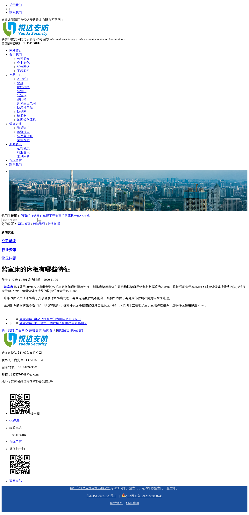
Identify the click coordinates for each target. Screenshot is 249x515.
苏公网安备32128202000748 (143, 496)
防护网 (21, 111)
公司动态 (23, 148)
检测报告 (23, 132)
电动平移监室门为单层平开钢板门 (50, 319)
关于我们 (15, 5)
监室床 (21, 95)
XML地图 (132, 503)
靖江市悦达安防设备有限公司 (90, 488)
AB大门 (22, 79)
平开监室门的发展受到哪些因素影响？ (53, 323)
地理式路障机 (26, 119)
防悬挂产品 (25, 107)
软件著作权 (25, 136)
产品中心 (15, 75)
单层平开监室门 (54, 215)
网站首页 (15, 50)
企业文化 (23, 62)
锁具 (20, 83)
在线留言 (15, 160)
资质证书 (23, 128)
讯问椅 (21, 99)
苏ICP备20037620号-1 (101, 496)
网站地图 (116, 503)
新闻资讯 (15, 144)
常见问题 (23, 156)
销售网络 (23, 66)
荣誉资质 (15, 123)
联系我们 (15, 12)
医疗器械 (23, 87)
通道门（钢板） (32, 215)
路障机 (69, 215)
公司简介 (23, 58)
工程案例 (23, 70)
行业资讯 (23, 152)
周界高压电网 (26, 103)
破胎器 (21, 115)
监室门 (21, 91)
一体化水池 (81, 215)
